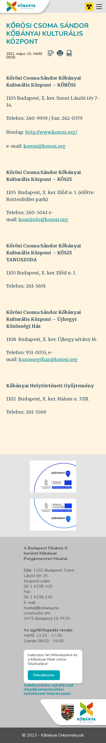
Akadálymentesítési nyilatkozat (44, 691)
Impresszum (59, 693)
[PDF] (69, 53)
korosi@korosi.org (44, 146)
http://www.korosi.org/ (51, 132)
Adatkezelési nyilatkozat (49, 685)
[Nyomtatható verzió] (60, 53)
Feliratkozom (43, 675)
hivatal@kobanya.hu (41, 608)
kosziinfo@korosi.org (43, 219)
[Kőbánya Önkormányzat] (21, 6)
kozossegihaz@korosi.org (48, 359)
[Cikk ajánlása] (51, 53)
